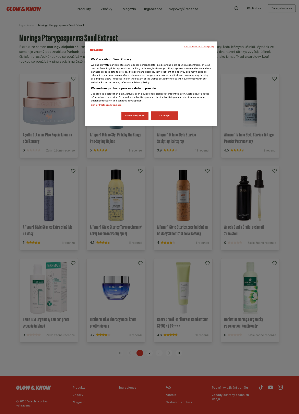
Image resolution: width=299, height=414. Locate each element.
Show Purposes (135, 115)
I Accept (164, 115)
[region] (151, 83)
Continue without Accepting (199, 46)
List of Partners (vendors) (106, 105)
